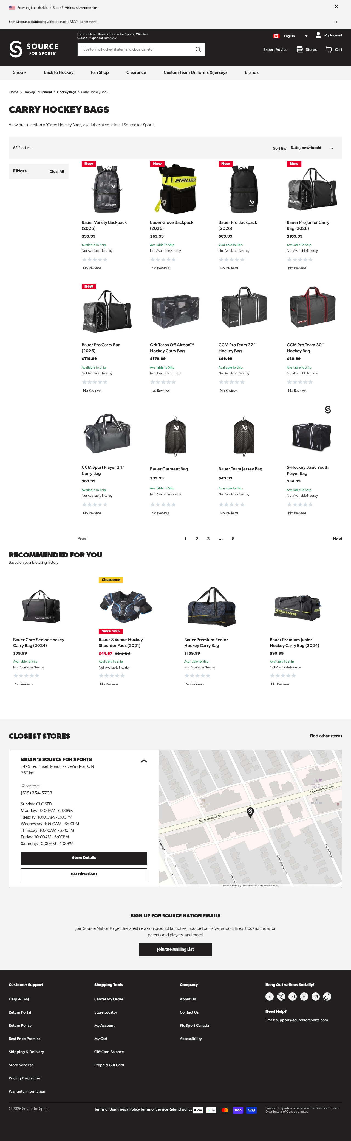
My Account (104, 1025)
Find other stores (326, 735)
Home (14, 92)
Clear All (57, 171)
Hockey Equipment (38, 92)
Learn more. (89, 22)
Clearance (136, 72)
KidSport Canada (194, 1025)
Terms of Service (154, 1109)
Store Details (84, 858)
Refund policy (181, 1109)
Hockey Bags (66, 92)
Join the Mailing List (175, 950)
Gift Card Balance (109, 1052)
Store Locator (105, 1012)
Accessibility (191, 1038)
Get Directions (84, 874)
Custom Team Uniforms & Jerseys (195, 72)
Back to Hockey (58, 72)
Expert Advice (275, 49)
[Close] (336, 6)
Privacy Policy (128, 1109)
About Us (188, 999)
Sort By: (279, 148)
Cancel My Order (108, 999)
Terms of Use (105, 1109)
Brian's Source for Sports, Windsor (123, 34)
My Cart (100, 1038)
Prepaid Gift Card (109, 1065)
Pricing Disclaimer (24, 1078)
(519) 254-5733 (36, 793)
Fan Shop (100, 72)
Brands (252, 72)
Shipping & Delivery (26, 1052)
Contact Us (189, 1012)
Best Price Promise (25, 1038)
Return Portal (20, 1012)
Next (337, 538)
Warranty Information (27, 1091)
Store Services (21, 1065)
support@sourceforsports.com (302, 1020)
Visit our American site (81, 8)
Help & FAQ (19, 999)
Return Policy (20, 1025)
